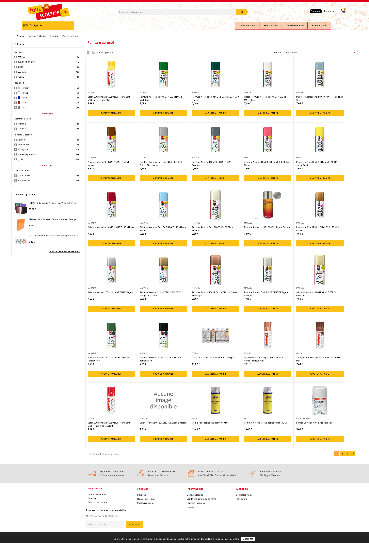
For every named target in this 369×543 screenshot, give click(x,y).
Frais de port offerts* (210, 471)
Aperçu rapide (131, 58)
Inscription (329, 11)
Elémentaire (48, 145)
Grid (89, 52)
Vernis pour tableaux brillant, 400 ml (210, 423)
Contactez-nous (244, 495)
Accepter (248, 539)
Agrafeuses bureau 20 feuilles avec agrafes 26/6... (54, 236)
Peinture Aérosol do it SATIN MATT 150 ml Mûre (111, 227)
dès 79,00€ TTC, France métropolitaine (217, 475)
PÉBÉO (48, 77)
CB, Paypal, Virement (270, 475)
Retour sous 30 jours (158, 475)
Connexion (316, 11)
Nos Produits (271, 25)
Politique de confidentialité (226, 539)
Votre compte (95, 488)
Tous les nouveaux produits (64, 251)
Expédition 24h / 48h (111, 471)
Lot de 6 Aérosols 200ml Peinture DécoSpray (214, 357)
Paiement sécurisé (270, 471)
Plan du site (241, 499)
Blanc (50, 93)
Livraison (191, 507)
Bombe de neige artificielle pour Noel (314, 423)
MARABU (48, 72)
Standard (48, 129)
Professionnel (48, 180)
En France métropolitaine (111, 475)
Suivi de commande (97, 494)
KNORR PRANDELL (48, 62)
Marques (141, 495)
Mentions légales (195, 495)
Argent (50, 88)
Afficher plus (47, 114)
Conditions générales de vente (201, 499)
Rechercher (242, 12)
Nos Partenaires (295, 25)
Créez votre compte (97, 502)
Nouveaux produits (146, 499)
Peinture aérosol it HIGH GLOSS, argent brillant (267, 227)
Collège (48, 140)
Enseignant (48, 149)
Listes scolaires (247, 25)
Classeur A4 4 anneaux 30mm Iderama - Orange (52, 219)
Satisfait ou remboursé (161, 471)
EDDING (48, 57)
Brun (50, 102)
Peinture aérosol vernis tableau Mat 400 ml (265, 423)
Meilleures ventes (146, 503)
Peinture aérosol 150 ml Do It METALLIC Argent (111, 292)
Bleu (50, 98)
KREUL (48, 67)
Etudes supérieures (48, 154)
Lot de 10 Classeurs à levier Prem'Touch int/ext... (53, 203)
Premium (48, 124)
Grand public (48, 175)
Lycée (48, 159)
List (93, 52)
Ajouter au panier (111, 113)
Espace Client (319, 25)
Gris (50, 107)
